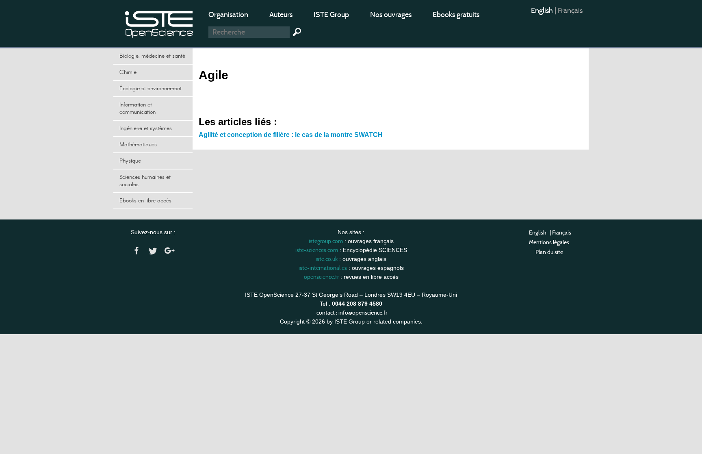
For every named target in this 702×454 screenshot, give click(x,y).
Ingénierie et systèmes (145, 128)
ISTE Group (331, 14)
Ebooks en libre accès (145, 201)
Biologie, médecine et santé (152, 56)
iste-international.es (323, 268)
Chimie (127, 72)
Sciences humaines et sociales (145, 181)
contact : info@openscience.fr (351, 312)
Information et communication (137, 108)
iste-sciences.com (316, 250)
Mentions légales (549, 242)
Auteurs (280, 14)
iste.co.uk (327, 259)
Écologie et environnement (150, 89)
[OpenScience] (159, 22)
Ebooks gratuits (456, 14)
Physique (130, 161)
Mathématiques (138, 145)
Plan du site (549, 252)
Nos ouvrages (391, 14)
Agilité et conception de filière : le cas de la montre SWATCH (291, 134)
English (543, 10)
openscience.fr (321, 276)
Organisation (228, 14)
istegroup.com (326, 241)
